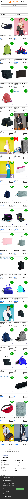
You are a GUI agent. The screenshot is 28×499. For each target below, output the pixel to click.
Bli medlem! (5, 457)
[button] (21, 1)
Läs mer (11, 486)
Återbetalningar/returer (5, 468)
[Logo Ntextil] (14, 1)
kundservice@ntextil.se (19, 462)
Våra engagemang (4, 471)
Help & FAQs (3, 470)
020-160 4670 (17, 465)
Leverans (3, 467)
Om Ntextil (3, 462)
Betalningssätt (3, 465)
